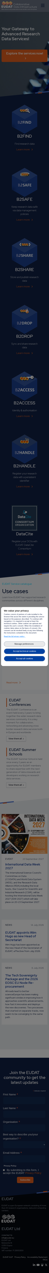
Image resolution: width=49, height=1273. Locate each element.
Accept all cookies (24, 658)
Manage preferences (25, 644)
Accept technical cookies (24, 651)
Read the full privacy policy (14, 636)
